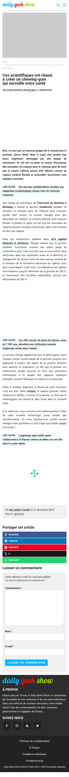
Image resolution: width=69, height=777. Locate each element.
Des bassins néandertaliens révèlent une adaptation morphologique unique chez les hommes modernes (33, 190)
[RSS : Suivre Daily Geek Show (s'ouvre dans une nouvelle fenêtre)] (27, 726)
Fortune (31, 391)
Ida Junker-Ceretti (20, 509)
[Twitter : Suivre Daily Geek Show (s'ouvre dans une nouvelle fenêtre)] (38, 726)
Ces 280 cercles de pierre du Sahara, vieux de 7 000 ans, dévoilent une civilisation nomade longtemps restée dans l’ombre (34, 344)
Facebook (14, 534)
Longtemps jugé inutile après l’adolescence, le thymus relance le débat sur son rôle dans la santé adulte (32, 439)
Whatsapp (14, 560)
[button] (64, 5)
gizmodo (19, 513)
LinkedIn (13, 541)
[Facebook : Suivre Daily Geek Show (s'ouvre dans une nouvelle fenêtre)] (6, 726)
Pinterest (14, 547)
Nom (8, 631)
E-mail (9, 646)
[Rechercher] (58, 5)
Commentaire (13, 588)
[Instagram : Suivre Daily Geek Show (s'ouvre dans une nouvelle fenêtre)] (17, 726)
